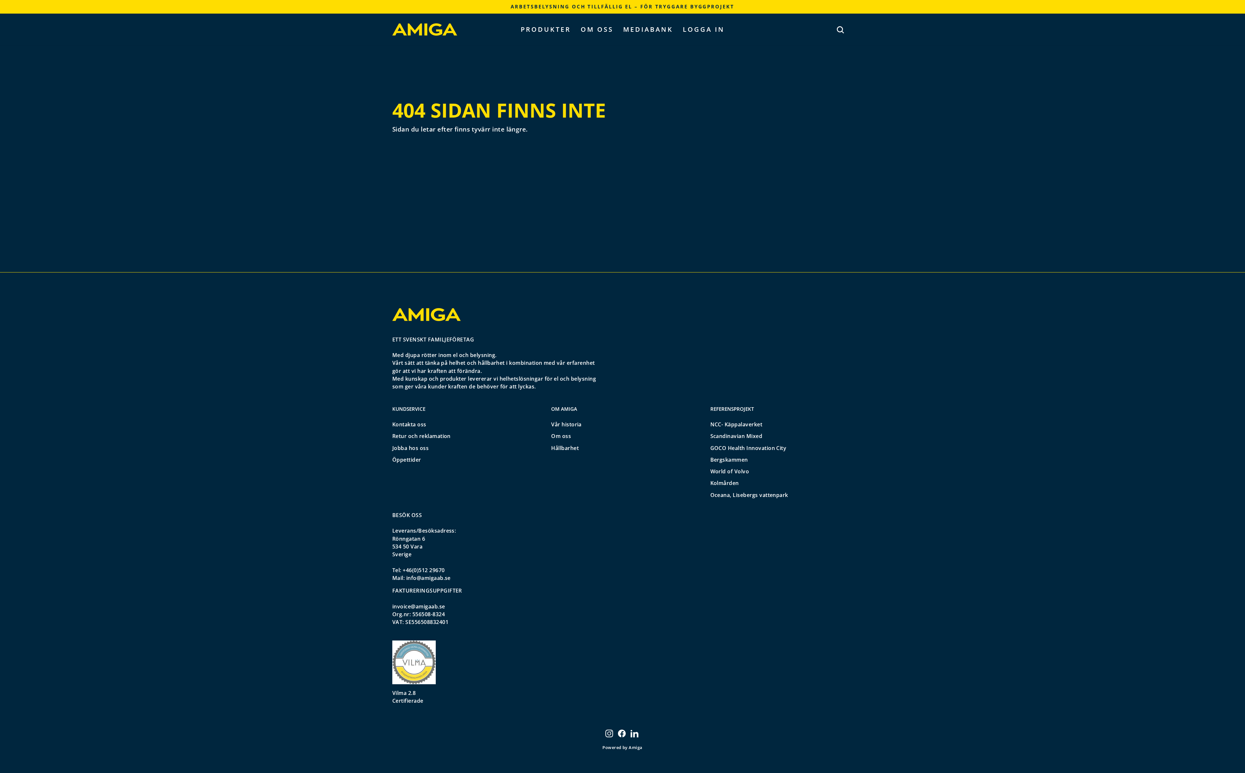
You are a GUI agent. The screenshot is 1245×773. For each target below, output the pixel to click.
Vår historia (566, 424)
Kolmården (724, 483)
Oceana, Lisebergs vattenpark (749, 495)
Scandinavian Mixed (736, 436)
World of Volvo (729, 471)
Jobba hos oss (410, 448)
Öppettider (406, 459)
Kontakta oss (409, 424)
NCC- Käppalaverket (736, 424)
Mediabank (648, 29)
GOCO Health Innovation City (748, 448)
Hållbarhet (565, 448)
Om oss (597, 29)
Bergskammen (729, 459)
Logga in (704, 29)
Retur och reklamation (421, 436)
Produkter (546, 29)
